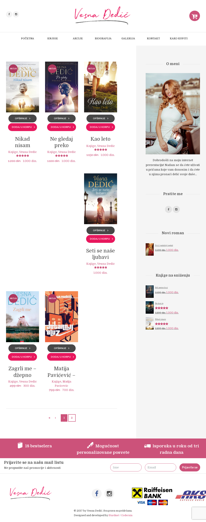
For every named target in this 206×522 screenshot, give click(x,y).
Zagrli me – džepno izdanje (22, 375)
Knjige (13, 152)
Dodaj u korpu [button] (22, 127)
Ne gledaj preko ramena (61, 145)
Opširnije (21, 118)
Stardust (114, 515)
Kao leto (100, 139)
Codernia (126, 515)
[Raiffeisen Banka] (152, 489)
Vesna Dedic (28, 152)
